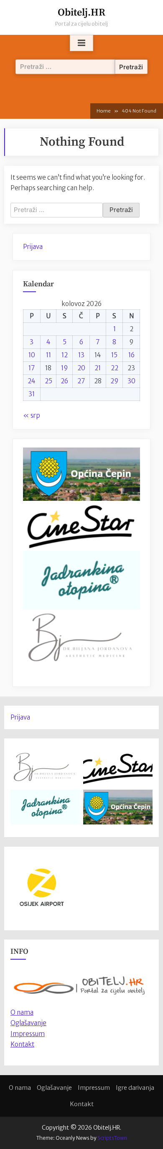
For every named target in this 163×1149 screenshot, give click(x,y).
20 (81, 368)
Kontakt (22, 1044)
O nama (20, 1087)
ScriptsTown (112, 1138)
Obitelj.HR (81, 12)
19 (64, 368)
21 (97, 368)
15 (114, 355)
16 (131, 355)
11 (48, 355)
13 (81, 355)
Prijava (33, 247)
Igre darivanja (135, 1087)
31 (31, 394)
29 (114, 381)
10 (31, 355)
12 (64, 355)
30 (131, 381)
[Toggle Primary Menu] (81, 43)
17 (31, 368)
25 (48, 381)
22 (114, 368)
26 (64, 381)
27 (81, 381)
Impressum (27, 1034)
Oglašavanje (28, 1023)
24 (32, 381)
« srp (31, 415)
